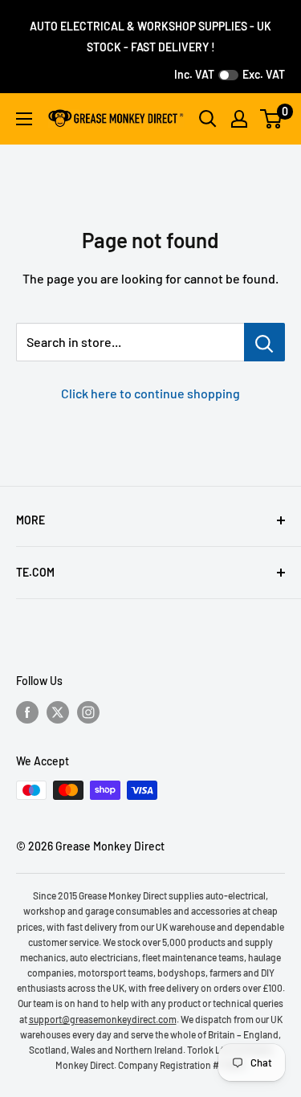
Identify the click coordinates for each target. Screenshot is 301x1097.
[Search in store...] (264, 342)
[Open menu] (24, 118)
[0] (272, 118)
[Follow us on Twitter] (58, 711)
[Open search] (208, 119)
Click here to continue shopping (150, 393)
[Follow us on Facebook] (27, 711)
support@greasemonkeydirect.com (103, 1019)
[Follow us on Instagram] (88, 711)
